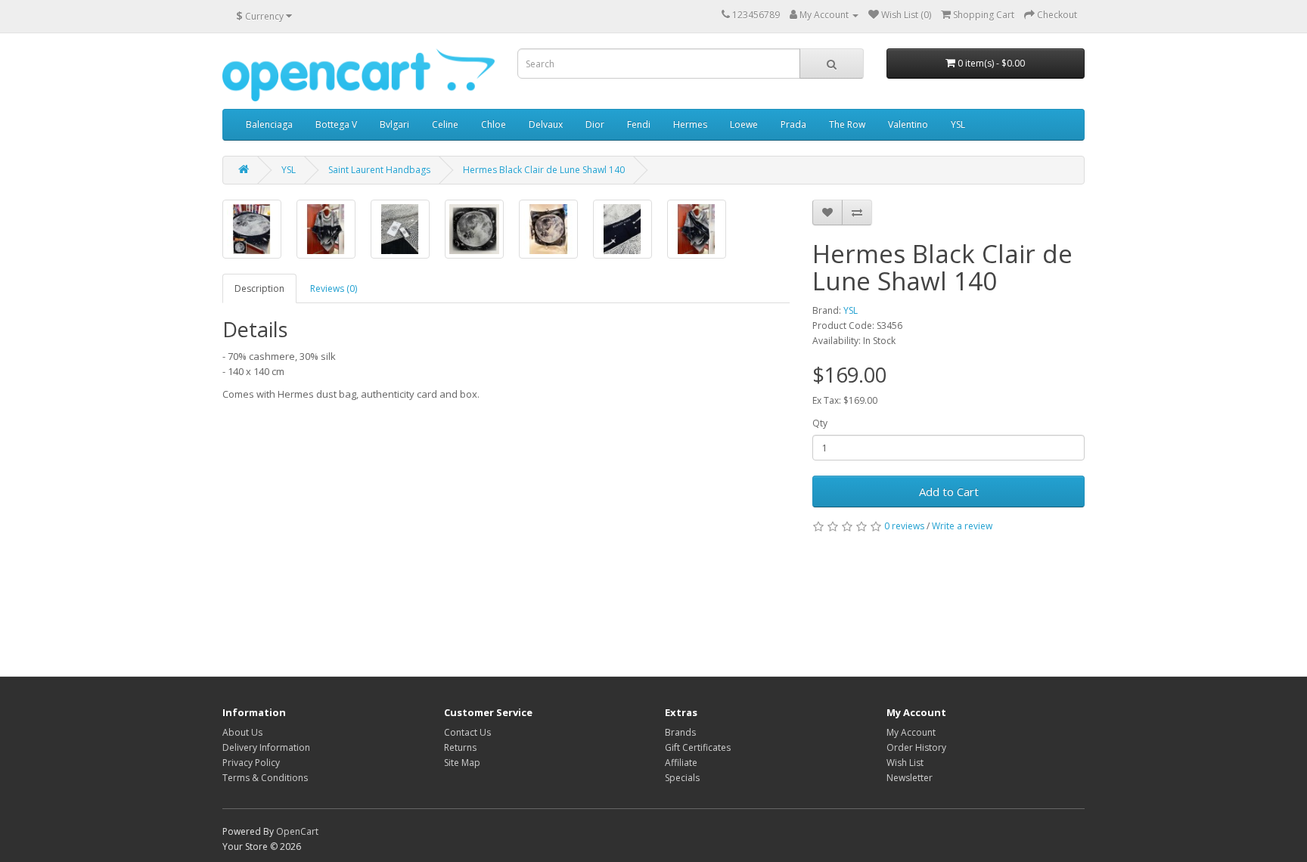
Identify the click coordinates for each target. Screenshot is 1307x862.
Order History (916, 747)
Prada (793, 124)
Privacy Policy (251, 762)
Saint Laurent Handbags (379, 169)
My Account (911, 732)
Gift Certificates (698, 747)
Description (259, 288)
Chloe (493, 124)
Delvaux (546, 124)
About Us (242, 732)
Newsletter (909, 777)
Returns (460, 747)
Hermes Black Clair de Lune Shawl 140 (544, 169)
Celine (445, 124)
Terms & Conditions (265, 777)
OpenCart (297, 831)
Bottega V (336, 124)
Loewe (744, 124)
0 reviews (904, 525)
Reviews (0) (333, 288)
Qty (819, 423)
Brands (680, 732)
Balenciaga (269, 124)
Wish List (905, 762)
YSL (958, 124)
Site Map (462, 762)
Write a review (962, 525)
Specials (682, 777)
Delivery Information (266, 747)
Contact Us (467, 732)
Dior (594, 124)
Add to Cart (949, 491)
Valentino (908, 124)
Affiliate (681, 762)
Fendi (638, 124)
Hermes (690, 124)
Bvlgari (394, 124)
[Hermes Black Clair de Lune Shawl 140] (251, 229)
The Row (847, 124)
